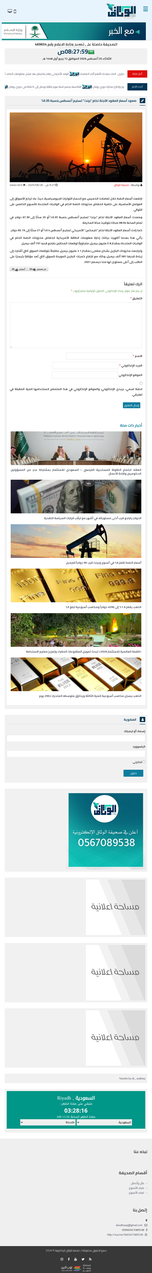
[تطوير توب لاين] (76, 1267)
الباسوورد (139, 746)
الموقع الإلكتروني (130, 375)
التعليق (136, 298)
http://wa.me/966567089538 (125, 1234)
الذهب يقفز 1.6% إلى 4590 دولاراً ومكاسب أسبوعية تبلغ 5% (103, 607)
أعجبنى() (18, 269)
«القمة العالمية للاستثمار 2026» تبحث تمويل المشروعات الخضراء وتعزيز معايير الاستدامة (83, 651)
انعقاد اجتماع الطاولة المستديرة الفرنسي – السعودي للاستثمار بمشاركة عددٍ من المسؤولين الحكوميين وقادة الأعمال (76, 471)
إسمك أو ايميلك (134, 731)
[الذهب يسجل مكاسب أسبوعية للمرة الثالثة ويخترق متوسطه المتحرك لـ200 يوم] (76, 674)
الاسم (137, 356)
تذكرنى (138, 762)
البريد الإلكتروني (130, 365)
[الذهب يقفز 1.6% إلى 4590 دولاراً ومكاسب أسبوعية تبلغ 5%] (76, 585)
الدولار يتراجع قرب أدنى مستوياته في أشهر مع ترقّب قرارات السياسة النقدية (92, 518)
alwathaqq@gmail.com (129, 1225)
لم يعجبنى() (37, 269)
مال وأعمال (137, 1183)
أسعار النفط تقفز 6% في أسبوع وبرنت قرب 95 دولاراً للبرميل (103, 562)
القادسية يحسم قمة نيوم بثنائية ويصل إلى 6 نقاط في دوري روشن (92, 86)
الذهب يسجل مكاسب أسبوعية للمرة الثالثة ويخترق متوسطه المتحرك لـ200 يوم (90, 695)
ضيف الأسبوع (136, 1187)
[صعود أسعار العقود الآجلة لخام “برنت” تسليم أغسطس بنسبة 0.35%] (76, 147)
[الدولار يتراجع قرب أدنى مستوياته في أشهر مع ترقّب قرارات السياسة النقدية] (76, 496)
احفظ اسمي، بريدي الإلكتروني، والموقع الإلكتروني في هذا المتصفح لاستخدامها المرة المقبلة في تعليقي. (76, 391)
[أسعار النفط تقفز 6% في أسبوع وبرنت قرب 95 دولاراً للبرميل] (76, 541)
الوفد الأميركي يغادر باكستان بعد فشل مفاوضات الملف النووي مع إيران (78, 73)
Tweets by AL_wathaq (132, 1078)
